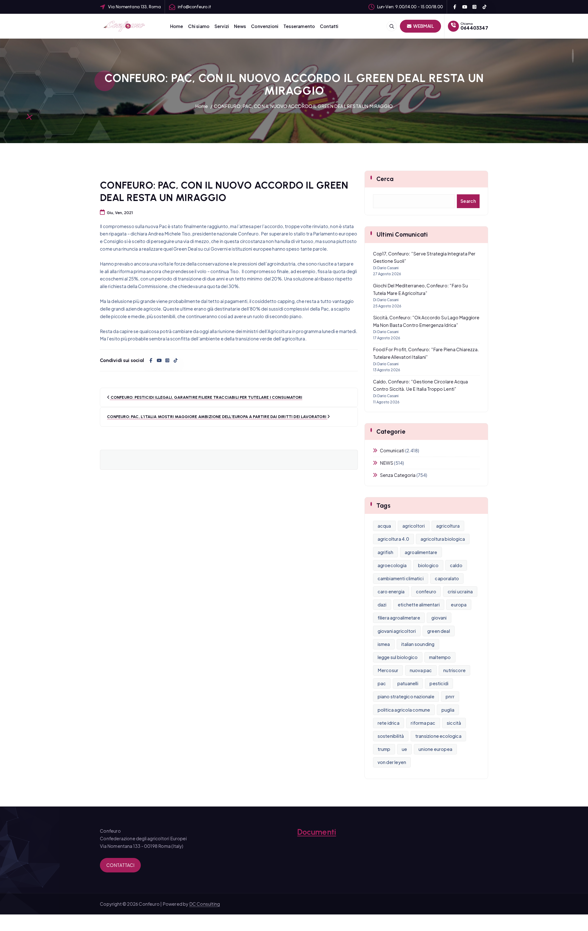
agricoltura (448, 526)
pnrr (450, 696)
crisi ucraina (460, 591)
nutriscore (454, 670)
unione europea (435, 749)
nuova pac (421, 670)
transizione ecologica (438, 736)
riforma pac (423, 723)
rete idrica (388, 723)
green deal (438, 631)
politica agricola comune (404, 710)
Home (176, 26)
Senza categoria (398, 475)
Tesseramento (299, 26)
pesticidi (439, 683)
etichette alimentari (419, 604)
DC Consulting (204, 904)
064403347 (474, 28)
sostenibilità (391, 736)
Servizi (222, 26)
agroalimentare (421, 552)
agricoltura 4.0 (393, 539)
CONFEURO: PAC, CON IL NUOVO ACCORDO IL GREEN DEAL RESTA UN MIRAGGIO (303, 106)
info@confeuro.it (194, 6)
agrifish (385, 552)
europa (458, 604)
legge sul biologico (398, 657)
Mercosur (388, 670)
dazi (382, 604)
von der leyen (392, 762)
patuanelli (407, 683)
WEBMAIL (423, 26)
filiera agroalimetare (399, 617)
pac (382, 683)
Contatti (329, 26)
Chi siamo (198, 26)
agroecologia (392, 565)
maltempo (440, 657)
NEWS (386, 463)
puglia (447, 710)
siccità (454, 723)
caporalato (447, 578)
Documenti (316, 832)
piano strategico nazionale (406, 696)
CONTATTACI (120, 865)
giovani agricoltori (397, 631)
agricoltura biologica (443, 539)
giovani (439, 617)
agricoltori (413, 526)
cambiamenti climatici (401, 578)
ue (404, 749)
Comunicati (392, 450)
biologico (428, 565)
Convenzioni (264, 26)
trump (384, 749)
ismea (384, 644)
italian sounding (417, 644)
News (240, 26)
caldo (456, 565)
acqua (384, 526)
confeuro (426, 591)
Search (468, 201)
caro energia (391, 591)
